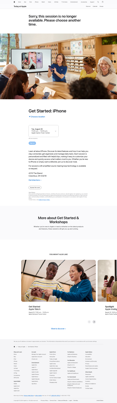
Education (87, 356)
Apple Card (16, 386)
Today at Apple (20, 6)
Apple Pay (16, 388)
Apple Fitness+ (35, 374)
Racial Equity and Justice (91, 366)
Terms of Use (53, 400)
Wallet (15, 383)
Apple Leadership (89, 376)
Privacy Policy (44, 400)
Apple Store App (54, 366)
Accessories (17, 375)
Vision (15, 366)
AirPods (16, 368)
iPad (15, 359)
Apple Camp (53, 363)
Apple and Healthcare (72, 373)
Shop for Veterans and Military (75, 381)
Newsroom (88, 374)
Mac (15, 356)
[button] (98, 2)
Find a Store (53, 354)
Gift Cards (16, 377)
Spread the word (35, 187)
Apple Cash (16, 390)
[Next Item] (94, 321)
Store (15, 354)
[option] (42, 131)
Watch (15, 363)
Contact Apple (89, 388)
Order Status (53, 380)
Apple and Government (73, 379)
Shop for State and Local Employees (73, 384)
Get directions (34, 180)
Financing (52, 375)
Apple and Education (72, 362)
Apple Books (35, 381)
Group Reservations (55, 361)
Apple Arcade (35, 372)
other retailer (38, 395)
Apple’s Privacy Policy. (44, 199)
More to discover (58, 328)
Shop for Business (72, 356)
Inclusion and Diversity (91, 361)
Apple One (34, 365)
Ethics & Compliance (90, 383)
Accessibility (88, 354)
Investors (87, 381)
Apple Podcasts (35, 379)
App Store (34, 383)
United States (100, 400)
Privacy (87, 363)
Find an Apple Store (29, 395)
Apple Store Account (37, 356)
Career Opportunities (90, 379)
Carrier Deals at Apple (55, 377)
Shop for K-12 (70, 365)
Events (87, 386)
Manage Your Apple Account (39, 354)
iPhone (15, 361)
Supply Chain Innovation (91, 368)
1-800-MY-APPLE (55, 395)
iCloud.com (34, 359)
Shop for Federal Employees (74, 387)
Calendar (95, 6)
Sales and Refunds (62, 400)
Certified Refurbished (55, 368)
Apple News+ (35, 376)
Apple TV (34, 367)
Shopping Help (53, 382)
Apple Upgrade (53, 370)
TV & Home (16, 370)
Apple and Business (72, 354)
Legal (70, 400)
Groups (101, 6)
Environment (88, 359)
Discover (88, 6)
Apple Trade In (53, 373)
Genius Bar (52, 356)
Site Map (75, 400)
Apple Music (35, 369)
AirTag (15, 373)
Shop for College (71, 367)
